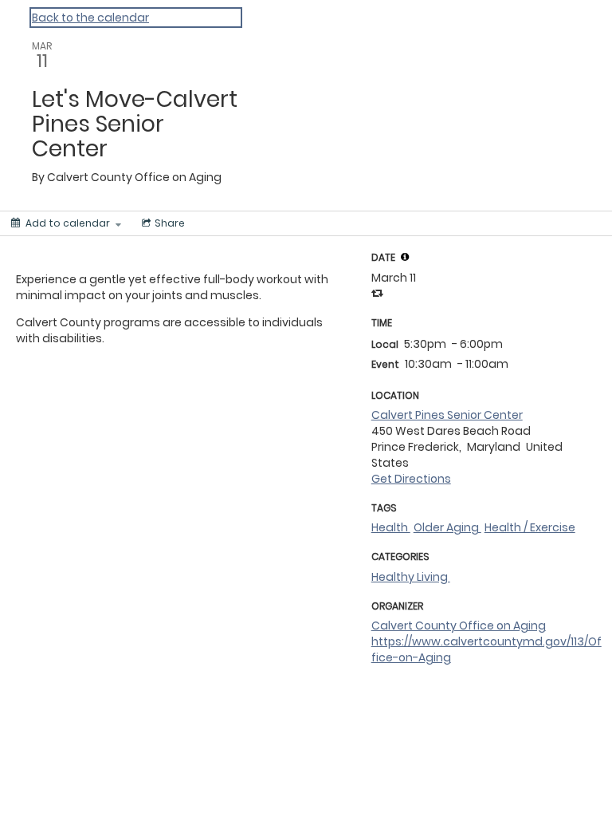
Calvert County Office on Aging (458, 625)
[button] (405, 257)
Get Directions (411, 479)
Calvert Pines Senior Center (447, 415)
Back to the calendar (90, 18)
